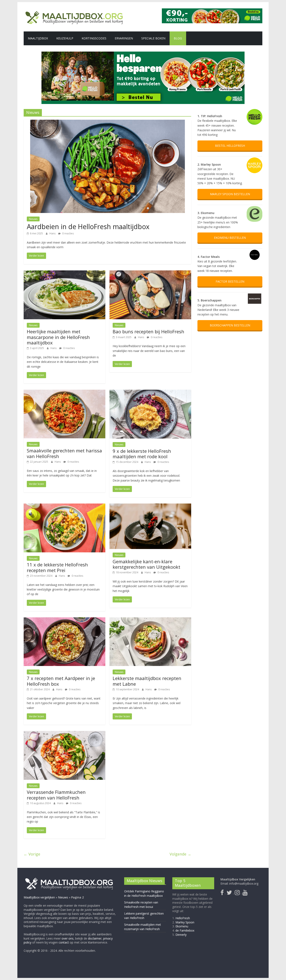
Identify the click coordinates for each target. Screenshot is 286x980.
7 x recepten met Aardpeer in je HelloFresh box (61, 681)
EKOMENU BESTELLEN (230, 238)
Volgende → (180, 854)
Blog (178, 38)
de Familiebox (184, 930)
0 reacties (68, 233)
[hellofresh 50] (143, 78)
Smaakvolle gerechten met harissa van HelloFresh (64, 453)
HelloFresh (182, 918)
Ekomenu (181, 926)
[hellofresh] (212, 11)
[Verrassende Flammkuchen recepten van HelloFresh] (64, 733)
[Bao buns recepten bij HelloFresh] (150, 273)
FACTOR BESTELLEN (230, 281)
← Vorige (32, 854)
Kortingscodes (94, 38)
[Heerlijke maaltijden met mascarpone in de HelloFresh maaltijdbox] (64, 273)
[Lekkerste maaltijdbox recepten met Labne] (150, 620)
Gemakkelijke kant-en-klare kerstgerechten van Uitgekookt (146, 564)
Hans (52, 233)
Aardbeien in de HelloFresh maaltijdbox (88, 226)
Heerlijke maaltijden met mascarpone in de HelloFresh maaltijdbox (58, 337)
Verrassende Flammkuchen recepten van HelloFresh (56, 795)
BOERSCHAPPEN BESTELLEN (230, 325)
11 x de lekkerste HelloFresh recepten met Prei (57, 567)
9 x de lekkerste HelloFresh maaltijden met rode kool (142, 453)
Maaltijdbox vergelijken (39, 897)
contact (64, 942)
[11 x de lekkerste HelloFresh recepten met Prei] (64, 506)
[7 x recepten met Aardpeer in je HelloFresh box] (64, 620)
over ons (67, 938)
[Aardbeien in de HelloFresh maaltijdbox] (107, 122)
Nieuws (33, 219)
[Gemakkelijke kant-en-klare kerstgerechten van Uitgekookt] (150, 506)
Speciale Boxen (153, 38)
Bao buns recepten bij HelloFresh (148, 331)
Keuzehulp (64, 38)
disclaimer (95, 938)
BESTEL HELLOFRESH (230, 146)
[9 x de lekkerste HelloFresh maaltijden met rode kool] (150, 392)
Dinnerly (181, 934)
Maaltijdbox (38, 38)
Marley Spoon (184, 922)
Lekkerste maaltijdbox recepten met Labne (147, 681)
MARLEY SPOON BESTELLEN (230, 194)
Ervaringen (124, 38)
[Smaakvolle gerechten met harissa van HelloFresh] (64, 392)
